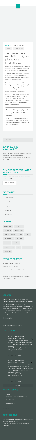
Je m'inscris (9, 183)
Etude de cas (8, 210)
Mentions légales (7, 318)
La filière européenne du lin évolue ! (11, 263)
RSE (18, 247)
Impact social (19, 48)
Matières (6, 243)
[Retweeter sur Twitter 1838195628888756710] (12, 355)
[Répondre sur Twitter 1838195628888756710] (9, 355)
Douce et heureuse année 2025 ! (11, 273)
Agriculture (8, 226)
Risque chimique (9, 247)
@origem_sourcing (12, 338)
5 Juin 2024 (21, 362)
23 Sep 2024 (21, 338)
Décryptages (8, 206)
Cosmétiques (19, 230)
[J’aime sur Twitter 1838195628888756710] (15, 355)
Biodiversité (19, 226)
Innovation (19, 238)
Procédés (16, 243)
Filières (9, 48)
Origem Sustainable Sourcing (16, 336)
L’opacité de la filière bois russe (10, 266)
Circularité (7, 230)
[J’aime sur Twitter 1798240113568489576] (15, 381)
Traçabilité (7, 251)
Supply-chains (27, 247)
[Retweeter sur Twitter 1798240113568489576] (12, 381)
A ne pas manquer (9, 197)
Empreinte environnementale (13, 234)
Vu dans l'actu (21, 45)
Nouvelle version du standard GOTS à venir (13, 269)
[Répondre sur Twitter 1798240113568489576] (9, 381)
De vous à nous (9, 202)
